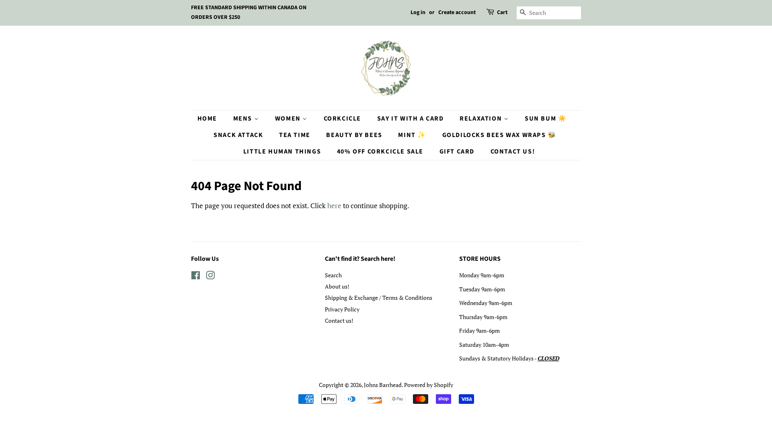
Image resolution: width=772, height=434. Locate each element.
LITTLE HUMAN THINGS (282, 151)
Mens (243, 118)
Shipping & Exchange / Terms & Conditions (378, 297)
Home (207, 118)
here (334, 205)
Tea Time (294, 135)
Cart (502, 12)
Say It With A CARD (410, 118)
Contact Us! (513, 151)
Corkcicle (342, 118)
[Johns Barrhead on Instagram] (210, 276)
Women (289, 118)
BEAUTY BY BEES (354, 135)
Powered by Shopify (428, 385)
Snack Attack (238, 135)
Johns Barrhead (383, 385)
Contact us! (339, 320)
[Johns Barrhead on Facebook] (195, 276)
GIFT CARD (456, 151)
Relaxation (482, 118)
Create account (457, 12)
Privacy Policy (342, 309)
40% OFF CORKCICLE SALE (380, 151)
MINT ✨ (412, 135)
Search (333, 275)
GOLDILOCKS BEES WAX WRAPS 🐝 (499, 135)
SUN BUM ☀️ (546, 118)
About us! (337, 286)
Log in (418, 12)
